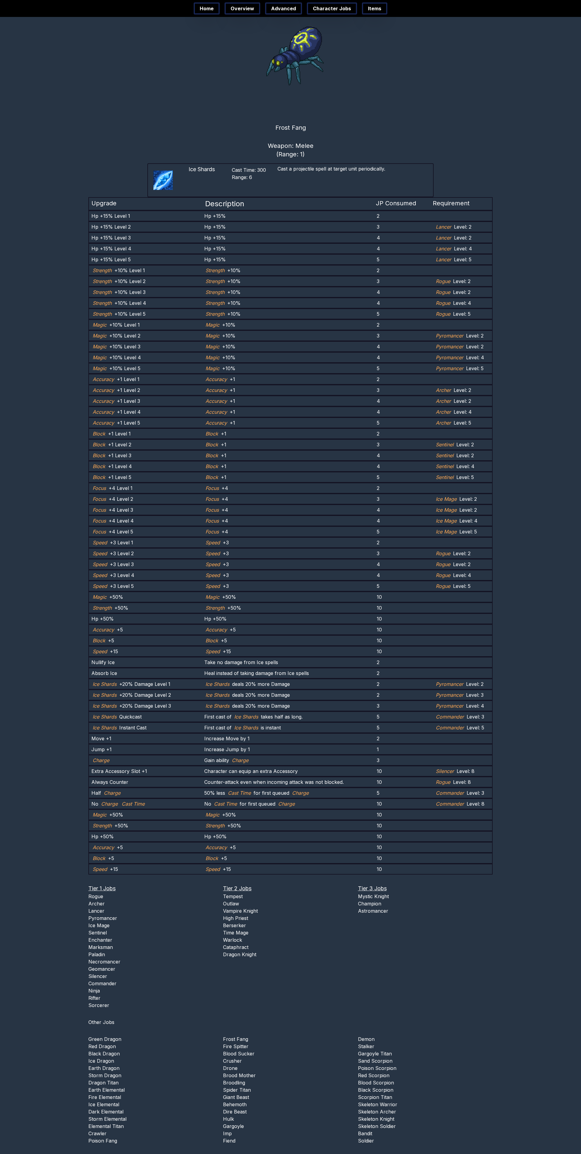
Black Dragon (104, 1054)
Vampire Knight (240, 911)
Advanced (283, 8)
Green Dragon (104, 1039)
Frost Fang (235, 1039)
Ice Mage (99, 925)
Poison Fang (102, 1141)
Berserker (234, 925)
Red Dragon (102, 1046)
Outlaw (231, 904)
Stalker (366, 1046)
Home (207, 8)
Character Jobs (332, 8)
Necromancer (104, 962)
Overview (242, 8)
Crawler (97, 1133)
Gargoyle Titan (375, 1054)
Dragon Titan (103, 1083)
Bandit (365, 1133)
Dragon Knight (239, 954)
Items (374, 8)
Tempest (233, 896)
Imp (227, 1133)
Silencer (97, 976)
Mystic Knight (373, 896)
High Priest (235, 918)
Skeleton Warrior (377, 1104)
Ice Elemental (103, 1104)
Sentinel (97, 933)
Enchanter (100, 940)
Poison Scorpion (377, 1068)
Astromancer (373, 911)
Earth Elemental (106, 1090)
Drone (230, 1068)
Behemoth (235, 1104)
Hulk (228, 1119)
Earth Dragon (104, 1068)
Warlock (232, 940)
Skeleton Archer (377, 1112)
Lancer (96, 911)
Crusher (232, 1061)
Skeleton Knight (376, 1119)
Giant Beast (236, 1097)
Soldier (366, 1141)
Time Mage (235, 933)
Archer (96, 904)
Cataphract (235, 947)
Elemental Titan (106, 1126)
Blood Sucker (238, 1054)
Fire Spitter (235, 1046)
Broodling (234, 1083)
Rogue (95, 896)
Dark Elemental (105, 1112)
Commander (102, 983)
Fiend (229, 1141)
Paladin (96, 954)
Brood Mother (239, 1075)
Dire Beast (235, 1112)
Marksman (100, 947)
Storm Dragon (104, 1075)
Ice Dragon (101, 1061)
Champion (369, 904)
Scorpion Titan (375, 1097)
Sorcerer (98, 1005)
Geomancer (101, 969)
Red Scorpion (373, 1075)
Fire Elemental (104, 1097)
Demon (366, 1039)
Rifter (94, 998)
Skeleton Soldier (377, 1126)
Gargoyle (233, 1126)
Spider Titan (237, 1090)
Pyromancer (102, 918)
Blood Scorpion (376, 1083)
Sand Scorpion (375, 1061)
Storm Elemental (107, 1119)
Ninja (94, 991)
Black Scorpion (375, 1090)
